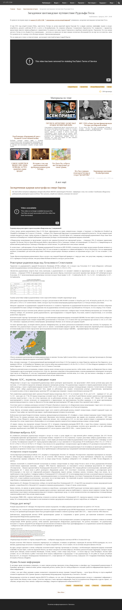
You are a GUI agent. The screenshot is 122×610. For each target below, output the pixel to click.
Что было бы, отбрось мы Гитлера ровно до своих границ (61, 165)
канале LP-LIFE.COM (37, 20)
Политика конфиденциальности (58, 604)
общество (95, 585)
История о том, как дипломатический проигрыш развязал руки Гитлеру (40, 166)
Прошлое (81, 3)
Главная (12, 9)
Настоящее (92, 3)
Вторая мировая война (97, 87)
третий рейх (84, 87)
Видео (56, 3)
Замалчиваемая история (30, 9)
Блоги (72, 3)
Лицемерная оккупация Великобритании (102, 172)
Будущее (103, 3)
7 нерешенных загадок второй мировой (57, 20)
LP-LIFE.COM (7, 2)
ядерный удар (78, 585)
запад (87, 585)
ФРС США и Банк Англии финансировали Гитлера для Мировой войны (95, 124)
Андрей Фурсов (73, 87)
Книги (64, 3)
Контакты (71, 604)
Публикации (46, 3)
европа (69, 585)
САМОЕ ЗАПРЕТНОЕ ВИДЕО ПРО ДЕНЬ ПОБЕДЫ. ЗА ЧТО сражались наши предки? (19, 167)
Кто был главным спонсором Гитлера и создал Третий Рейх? (81, 173)
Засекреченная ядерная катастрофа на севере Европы (38, 187)
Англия (109, 87)
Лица (111, 3)
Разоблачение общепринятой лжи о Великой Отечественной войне (26, 137)
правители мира (106, 585)
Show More (61, 592)
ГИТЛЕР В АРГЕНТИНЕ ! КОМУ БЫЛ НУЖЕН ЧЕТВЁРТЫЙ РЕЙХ (61, 124)
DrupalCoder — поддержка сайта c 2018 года (100, 178)
